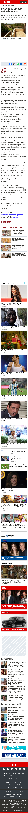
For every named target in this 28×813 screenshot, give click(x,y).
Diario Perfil (6, 773)
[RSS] (20, 769)
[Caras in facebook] (8, 769)
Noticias (14, 773)
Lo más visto (7, 659)
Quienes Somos (18, 791)
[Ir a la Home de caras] (7, 3)
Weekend (13, 776)
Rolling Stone (21, 785)
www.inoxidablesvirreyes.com (12, 215)
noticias (14, 541)
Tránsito (21, 796)
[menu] (2, 2)
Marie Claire (21, 773)
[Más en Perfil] (10, 536)
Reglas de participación (11, 796)
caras (14, 588)
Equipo (22, 794)
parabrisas (14, 613)
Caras (15, 782)
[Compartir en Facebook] (10, 64)
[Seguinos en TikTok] (16, 769)
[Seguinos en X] (12, 769)
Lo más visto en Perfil (11, 704)
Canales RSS (8, 791)
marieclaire (14, 564)
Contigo (21, 782)
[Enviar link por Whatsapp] (17, 64)
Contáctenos (7, 794)
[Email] (25, 64)
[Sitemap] (24, 769)
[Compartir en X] (14, 64)
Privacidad (16, 794)
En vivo (24, 2)
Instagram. (16, 217)
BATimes (17, 778)
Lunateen (10, 778)
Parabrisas (21, 776)
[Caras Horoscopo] (14, 757)
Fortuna (6, 776)
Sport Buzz (8, 787)
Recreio (15, 787)
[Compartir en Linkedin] (21, 64)
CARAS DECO (4, 5)
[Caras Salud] (14, 749)
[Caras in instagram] (4, 769)
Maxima (21, 787)
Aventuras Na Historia (9, 785)
